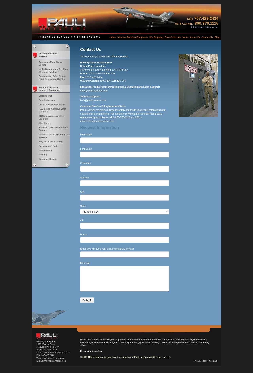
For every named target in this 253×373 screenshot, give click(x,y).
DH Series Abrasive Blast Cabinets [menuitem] (51, 117)
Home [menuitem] (113, 37)
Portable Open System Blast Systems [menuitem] (53, 128)
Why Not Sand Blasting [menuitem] (51, 141)
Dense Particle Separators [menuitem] (52, 104)
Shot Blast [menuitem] (44, 123)
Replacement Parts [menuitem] (48, 146)
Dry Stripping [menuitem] (156, 37)
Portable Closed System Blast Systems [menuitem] (54, 135)
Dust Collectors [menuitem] (47, 100)
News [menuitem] (185, 37)
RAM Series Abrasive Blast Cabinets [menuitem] (52, 110)
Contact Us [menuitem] (207, 37)
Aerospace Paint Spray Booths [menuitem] (50, 63)
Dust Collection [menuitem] (173, 37)
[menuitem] (51, 55)
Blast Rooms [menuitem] (45, 96)
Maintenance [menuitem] (45, 150)
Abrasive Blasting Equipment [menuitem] (132, 37)
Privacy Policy (200, 361)
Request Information (91, 351)
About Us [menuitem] (195, 37)
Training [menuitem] (43, 155)
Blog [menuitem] (217, 37)
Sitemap (213, 361)
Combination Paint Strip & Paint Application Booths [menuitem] (52, 77)
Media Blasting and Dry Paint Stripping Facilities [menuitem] (54, 70)
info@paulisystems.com (204, 27)
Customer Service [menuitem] (48, 159)
